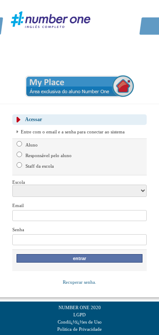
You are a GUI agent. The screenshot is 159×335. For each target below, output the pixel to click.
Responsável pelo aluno (48, 155)
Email (18, 205)
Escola (18, 182)
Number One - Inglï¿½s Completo (50, 19)
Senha (18, 229)
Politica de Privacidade (79, 329)
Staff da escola (39, 166)
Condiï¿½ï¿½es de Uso (80, 321)
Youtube (146, 12)
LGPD (79, 314)
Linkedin (136, 12)
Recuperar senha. (79, 282)
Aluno (31, 144)
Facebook (115, 12)
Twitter (125, 12)
